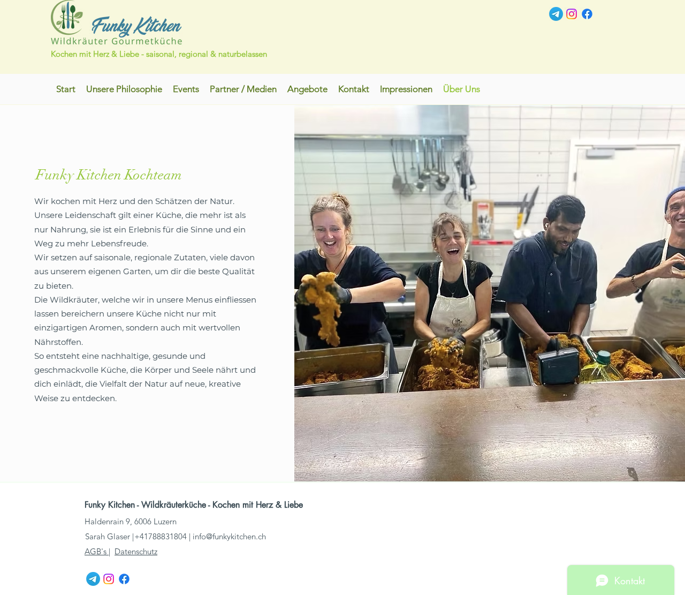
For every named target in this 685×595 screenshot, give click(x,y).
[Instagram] (572, 14)
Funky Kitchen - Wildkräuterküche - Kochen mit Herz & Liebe (195, 504)
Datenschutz (136, 551)
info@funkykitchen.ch (229, 536)
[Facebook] (587, 14)
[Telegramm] (556, 14)
